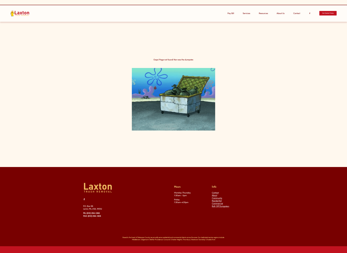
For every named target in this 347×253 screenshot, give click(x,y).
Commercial (217, 203)
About (214, 195)
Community (217, 198)
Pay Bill (230, 13)
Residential (217, 200)
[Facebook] (310, 13)
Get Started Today (328, 13)
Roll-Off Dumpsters (220, 206)
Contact (296, 13)
